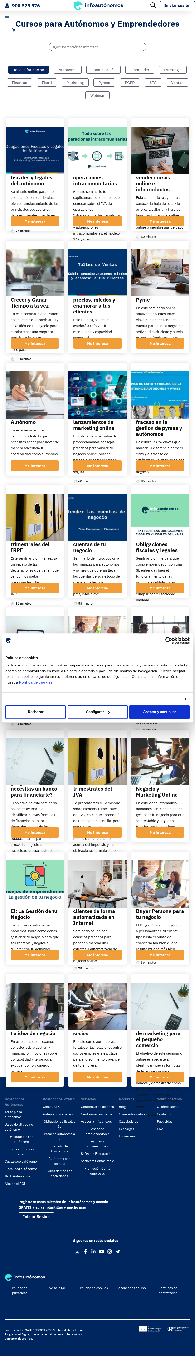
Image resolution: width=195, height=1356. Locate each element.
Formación (127, 1136)
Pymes (104, 82)
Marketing (75, 82)
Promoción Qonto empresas (97, 1170)
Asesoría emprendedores (98, 1131)
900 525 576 (26, 5)
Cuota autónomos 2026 (21, 1151)
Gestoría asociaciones (97, 1107)
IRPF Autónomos (17, 1176)
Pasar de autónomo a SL (59, 1136)
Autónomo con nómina (59, 1161)
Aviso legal (57, 1288)
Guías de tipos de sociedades (60, 1173)
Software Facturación (96, 1153)
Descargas (126, 1129)
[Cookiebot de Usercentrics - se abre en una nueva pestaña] (169, 640)
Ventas (177, 82)
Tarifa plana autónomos (13, 1114)
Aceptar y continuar (159, 712)
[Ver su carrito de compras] (13, 30)
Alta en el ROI (15, 1183)
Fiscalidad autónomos (21, 1169)
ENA (160, 1129)
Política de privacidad (20, 1290)
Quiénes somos (168, 1107)
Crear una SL (52, 1107)
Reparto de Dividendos (59, 1148)
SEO (153, 82)
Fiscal (47, 82)
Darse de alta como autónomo (19, 1126)
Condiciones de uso (131, 1288)
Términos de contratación (168, 1290)
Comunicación (103, 69)
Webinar (97, 95)
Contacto (164, 1114)
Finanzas (19, 82)
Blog (122, 1107)
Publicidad (165, 1121)
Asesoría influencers (96, 1121)
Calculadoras (128, 1121)
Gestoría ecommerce (96, 1114)
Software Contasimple (97, 1161)
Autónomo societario (58, 1114)
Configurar (95, 712)
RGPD (130, 82)
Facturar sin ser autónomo (21, 1139)
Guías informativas (133, 1114)
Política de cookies (36, 682)
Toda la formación (28, 69)
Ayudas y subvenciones (97, 1143)
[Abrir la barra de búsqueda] (153, 6)
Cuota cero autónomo (21, 1161)
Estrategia (173, 69)
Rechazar (36, 712)
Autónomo (68, 69)
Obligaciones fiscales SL (59, 1124)
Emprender (139, 69)
